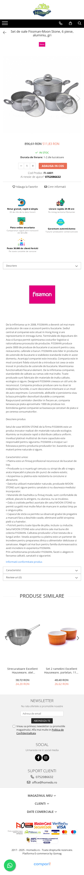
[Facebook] (38, 757)
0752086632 (44, 777)
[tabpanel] (42, 94)
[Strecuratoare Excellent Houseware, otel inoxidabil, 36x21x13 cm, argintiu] (22, 635)
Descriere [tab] (11, 265)
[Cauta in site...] (79, 23)
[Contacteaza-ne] (60, 23)
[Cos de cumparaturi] (70, 23)
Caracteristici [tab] (13, 570)
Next (78, 99)
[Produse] (5, 24)
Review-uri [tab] (14, 577)
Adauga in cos (53, 166)
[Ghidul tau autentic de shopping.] (42, 864)
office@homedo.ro (44, 782)
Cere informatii (56, 186)
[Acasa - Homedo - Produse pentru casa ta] (42, 10)
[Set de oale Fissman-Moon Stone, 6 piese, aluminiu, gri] (42, 94)
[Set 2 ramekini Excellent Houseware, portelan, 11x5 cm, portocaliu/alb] (61, 635)
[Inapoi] (3, 32)
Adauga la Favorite (26, 186)
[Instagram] (45, 757)
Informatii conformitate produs (24, 562)
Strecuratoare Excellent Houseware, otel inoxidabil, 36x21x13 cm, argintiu (22, 670)
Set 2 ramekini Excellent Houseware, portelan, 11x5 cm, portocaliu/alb (61, 670)
